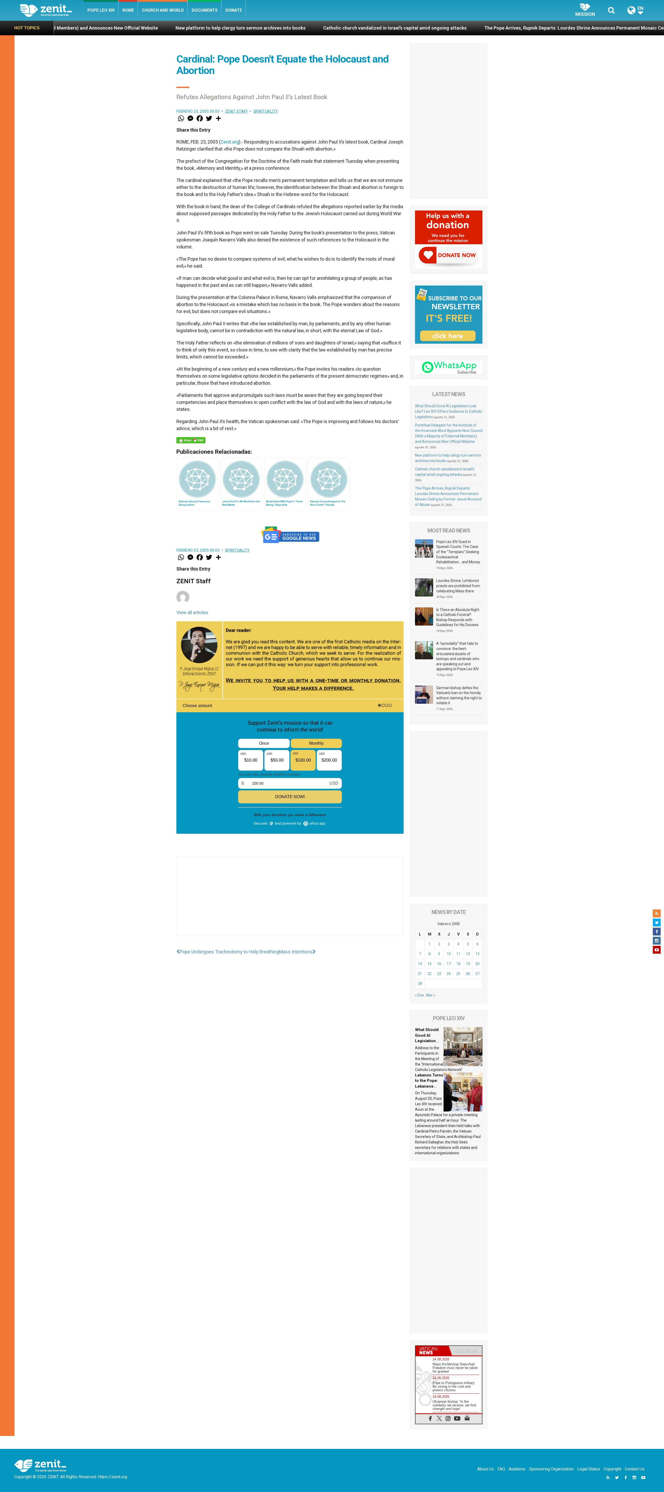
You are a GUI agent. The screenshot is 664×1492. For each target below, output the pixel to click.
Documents (205, 10)
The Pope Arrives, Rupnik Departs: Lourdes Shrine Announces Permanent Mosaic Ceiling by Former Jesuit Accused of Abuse (495, 28)
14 (420, 964)
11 (458, 954)
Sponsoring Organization (551, 1469)
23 (439, 974)
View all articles (192, 612)
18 (458, 964)
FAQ (501, 1469)
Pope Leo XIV (101, 10)
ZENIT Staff (236, 111)
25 (458, 974)
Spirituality (265, 111)
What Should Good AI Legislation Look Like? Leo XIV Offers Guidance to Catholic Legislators (448, 411)
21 (420, 974)
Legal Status (588, 1469)
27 (477, 974)
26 (468, 974)
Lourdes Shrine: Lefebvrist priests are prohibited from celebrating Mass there (458, 586)
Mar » (430, 995)
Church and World (163, 10)
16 (439, 964)
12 (468, 954)
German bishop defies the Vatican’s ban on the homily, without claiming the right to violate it (459, 695)
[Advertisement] (290, 901)
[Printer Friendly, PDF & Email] (190, 440)
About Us (485, 1469)
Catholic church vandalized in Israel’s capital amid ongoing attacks (272, 28)
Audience (517, 1469)
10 (449, 954)
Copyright (612, 1469)
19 (468, 964)
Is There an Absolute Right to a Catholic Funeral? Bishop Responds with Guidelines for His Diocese (457, 617)
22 (429, 974)
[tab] (432, 1350)
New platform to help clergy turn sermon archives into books (118, 28)
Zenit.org (229, 142)
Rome (128, 10)
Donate (233, 10)
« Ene (419, 995)
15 (429, 964)
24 (449, 974)
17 (449, 964)
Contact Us (635, 1469)
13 (477, 954)
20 (477, 964)
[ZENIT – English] (52, 10)
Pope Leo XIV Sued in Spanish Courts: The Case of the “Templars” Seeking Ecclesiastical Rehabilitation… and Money (458, 552)
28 (420, 983)
